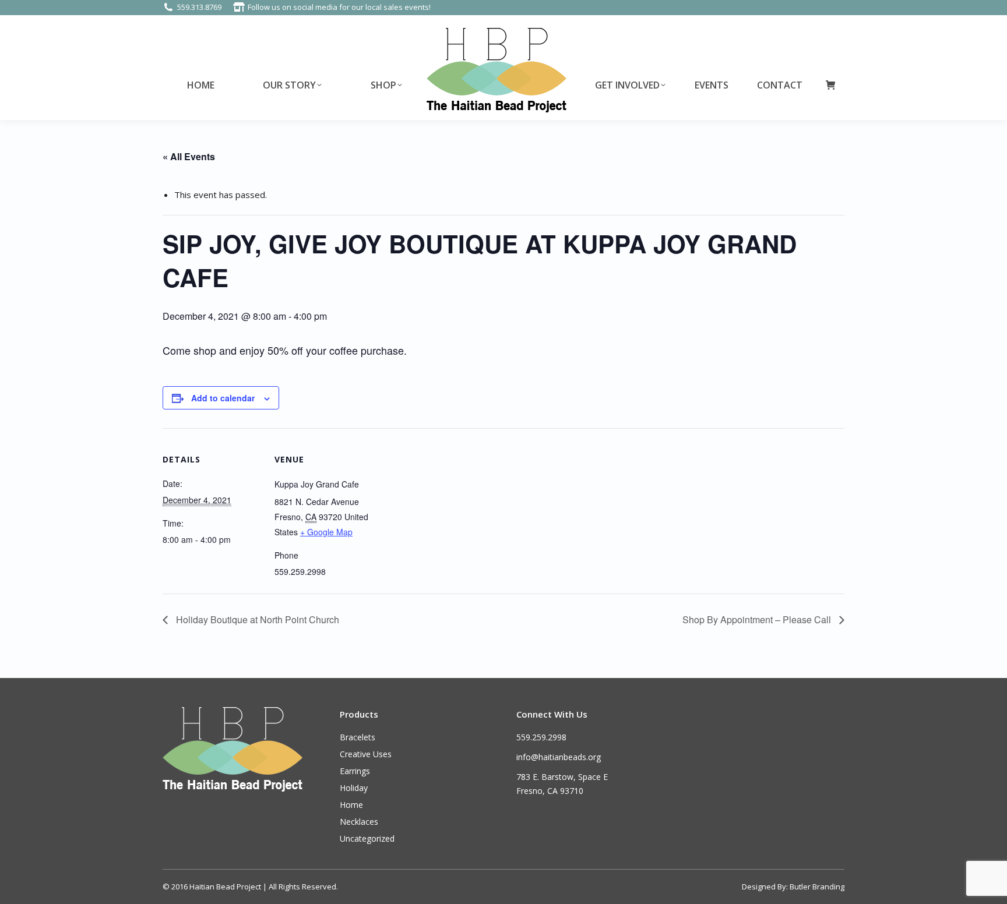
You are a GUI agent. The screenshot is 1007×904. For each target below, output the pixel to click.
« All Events (189, 156)
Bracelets (357, 737)
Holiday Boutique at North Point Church (256, 619)
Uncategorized (367, 838)
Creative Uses (366, 754)
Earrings (355, 770)
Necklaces (359, 821)
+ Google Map (326, 532)
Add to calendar (223, 398)
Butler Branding (817, 886)
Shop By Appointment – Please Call (757, 619)
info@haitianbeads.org (558, 756)
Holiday (354, 787)
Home (351, 804)
